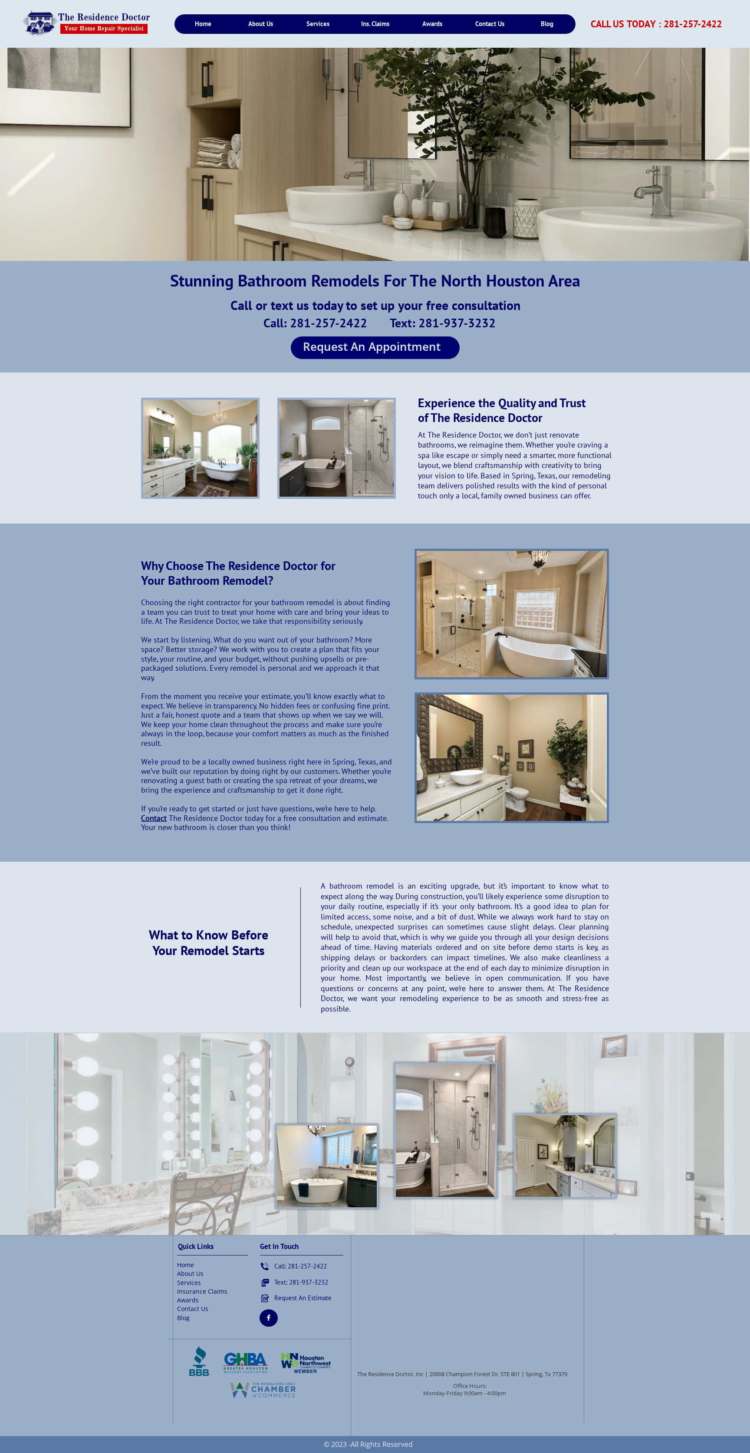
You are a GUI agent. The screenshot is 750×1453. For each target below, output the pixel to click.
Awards (188, 1300)
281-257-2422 (693, 24)
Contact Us (192, 1309)
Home (185, 1265)
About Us (190, 1273)
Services (189, 1282)
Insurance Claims (202, 1291)
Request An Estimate (303, 1298)
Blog (183, 1318)
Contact (154, 818)
